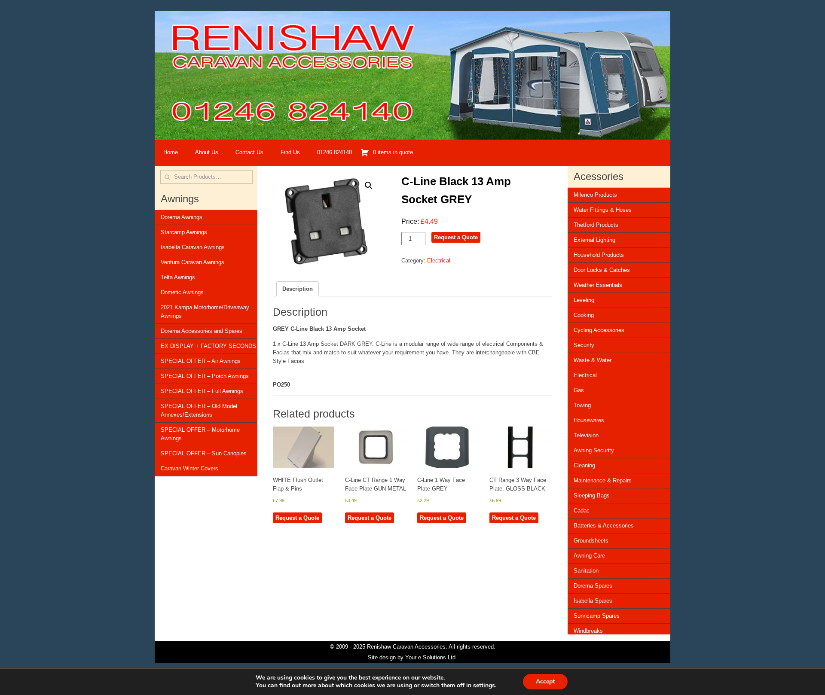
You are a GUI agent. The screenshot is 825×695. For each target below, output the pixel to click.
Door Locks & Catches (602, 270)
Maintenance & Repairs (603, 480)
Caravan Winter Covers (189, 468)
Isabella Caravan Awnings (193, 247)
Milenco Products (595, 195)
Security (584, 345)
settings (484, 685)
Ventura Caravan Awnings (192, 262)
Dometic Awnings (182, 292)
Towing (582, 405)
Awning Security (594, 450)
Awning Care (589, 555)
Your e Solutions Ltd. (431, 657)
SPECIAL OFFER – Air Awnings (201, 361)
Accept (545, 681)
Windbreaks (588, 631)
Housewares (589, 420)
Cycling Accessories (599, 330)
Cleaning (584, 465)
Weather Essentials (598, 285)
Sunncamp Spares (597, 616)
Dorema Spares (593, 585)
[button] (368, 185)
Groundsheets (591, 540)
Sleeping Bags (592, 495)
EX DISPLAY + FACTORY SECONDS (208, 346)
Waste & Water (592, 360)
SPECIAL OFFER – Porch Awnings (205, 376)
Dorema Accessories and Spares (201, 331)
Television (586, 435)
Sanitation (586, 570)
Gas (579, 390)
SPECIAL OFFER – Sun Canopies (204, 453)
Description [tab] (297, 289)
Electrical (438, 260)
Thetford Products (596, 225)
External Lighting (594, 240)
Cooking (584, 315)
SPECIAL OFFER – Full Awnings (202, 391)
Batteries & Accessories (604, 525)
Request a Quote (456, 237)
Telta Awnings (178, 277)
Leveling (584, 300)
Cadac (582, 510)
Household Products (599, 255)
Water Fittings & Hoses (603, 210)
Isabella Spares (593, 600)
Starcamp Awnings (184, 232)
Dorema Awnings (181, 217)
